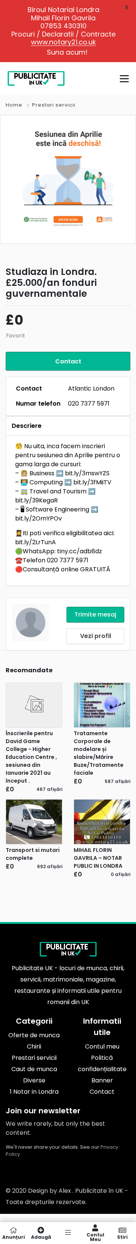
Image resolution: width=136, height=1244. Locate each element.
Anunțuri (13, 1236)
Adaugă (41, 1236)
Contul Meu (95, 1237)
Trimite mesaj (95, 614)
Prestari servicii (54, 105)
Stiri (122, 1236)
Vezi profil (95, 636)
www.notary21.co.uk (63, 42)
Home (14, 105)
